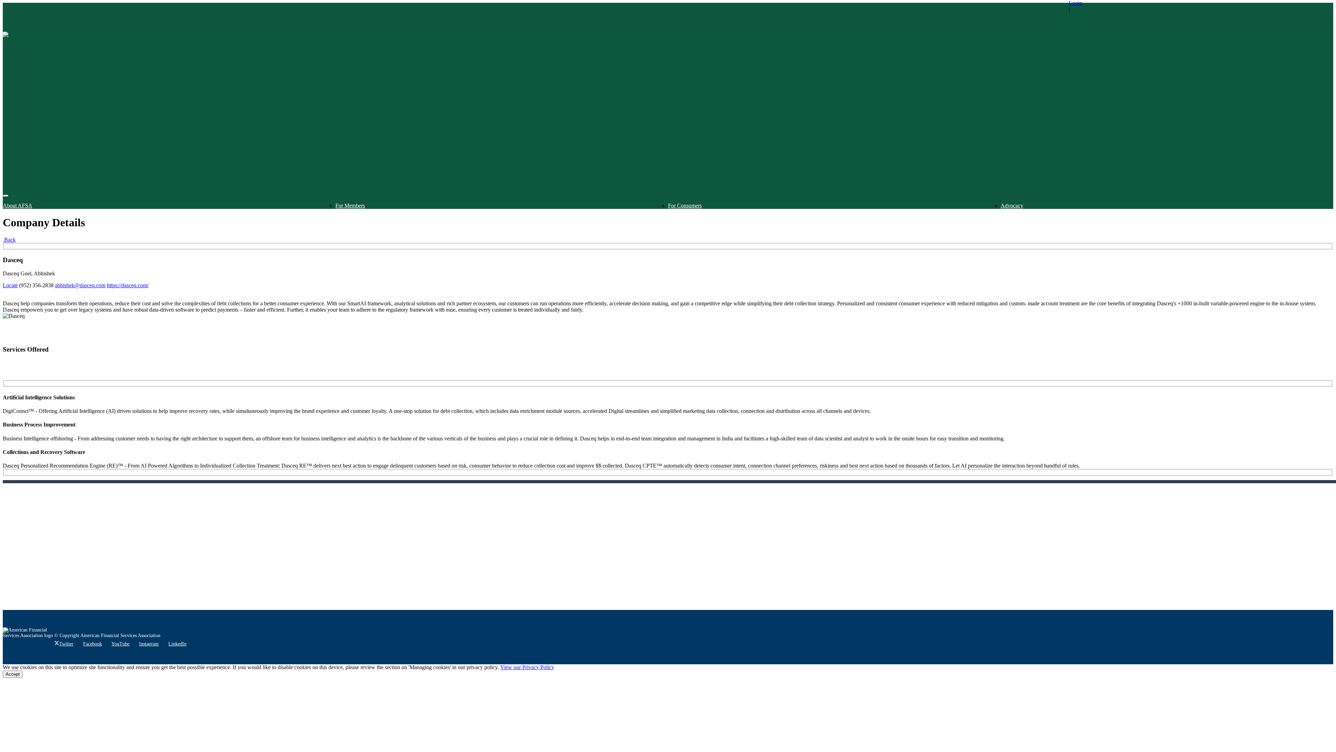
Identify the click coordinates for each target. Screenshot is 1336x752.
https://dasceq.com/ (128, 285)
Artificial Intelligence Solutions (39, 397)
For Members (350, 206)
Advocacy (1012, 206)
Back (9, 240)
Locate (10, 285)
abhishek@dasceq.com (80, 285)
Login (1075, 3)
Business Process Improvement (39, 425)
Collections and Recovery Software (44, 452)
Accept (13, 674)
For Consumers (685, 206)
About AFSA (17, 206)
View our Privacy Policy (527, 667)
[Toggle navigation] (5, 196)
